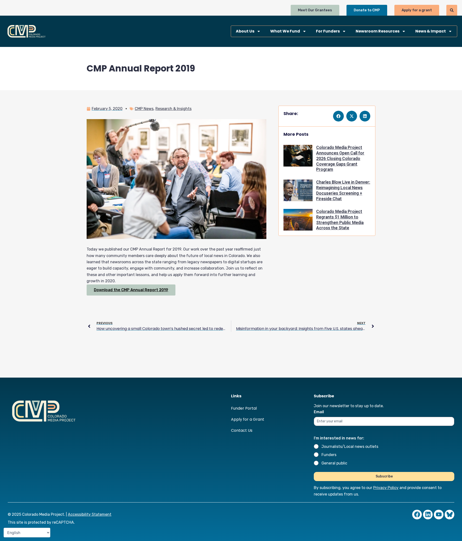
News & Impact (430, 31)
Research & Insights (173, 108)
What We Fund (285, 31)
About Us (245, 31)
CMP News (144, 108)
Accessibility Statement (89, 514)
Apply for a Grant (247, 419)
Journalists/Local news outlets (349, 446)
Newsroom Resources (377, 31)
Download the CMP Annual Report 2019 (131, 290)
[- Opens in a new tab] (449, 514)
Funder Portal (244, 408)
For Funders (328, 31)
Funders (328, 454)
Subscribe (384, 476)
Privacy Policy (385, 487)
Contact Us (241, 430)
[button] (338, 116)
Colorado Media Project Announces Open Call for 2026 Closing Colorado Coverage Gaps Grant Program (340, 158)
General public (334, 463)
